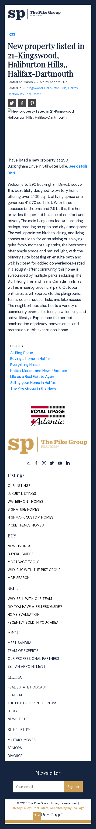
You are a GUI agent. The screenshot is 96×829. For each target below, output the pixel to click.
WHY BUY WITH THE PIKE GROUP (34, 570)
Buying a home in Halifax (30, 358)
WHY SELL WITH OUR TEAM (30, 599)
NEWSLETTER (19, 719)
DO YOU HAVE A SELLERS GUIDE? (35, 607)
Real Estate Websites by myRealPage (59, 808)
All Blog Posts (21, 352)
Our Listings (19, 486)
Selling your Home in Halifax (33, 382)
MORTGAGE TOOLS (24, 562)
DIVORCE (15, 756)
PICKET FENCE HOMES (26, 525)
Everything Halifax (25, 364)
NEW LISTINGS (19, 546)
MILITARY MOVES (22, 740)
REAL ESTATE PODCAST (27, 687)
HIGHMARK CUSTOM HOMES (30, 517)
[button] (28, 463)
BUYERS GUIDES (21, 554)
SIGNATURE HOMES (23, 509)
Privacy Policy (21, 808)
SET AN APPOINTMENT (26, 666)
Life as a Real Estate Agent (33, 376)
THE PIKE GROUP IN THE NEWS (32, 703)
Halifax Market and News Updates (38, 370)
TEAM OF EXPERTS (23, 651)
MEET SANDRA (19, 643)
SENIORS (15, 748)
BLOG (12, 711)
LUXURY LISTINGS (22, 494)
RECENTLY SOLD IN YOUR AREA (33, 622)
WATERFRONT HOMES (25, 501)
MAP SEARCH (18, 578)
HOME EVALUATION (24, 614)
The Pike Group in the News (33, 388)
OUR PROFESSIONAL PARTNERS (33, 659)
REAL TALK (16, 695)
